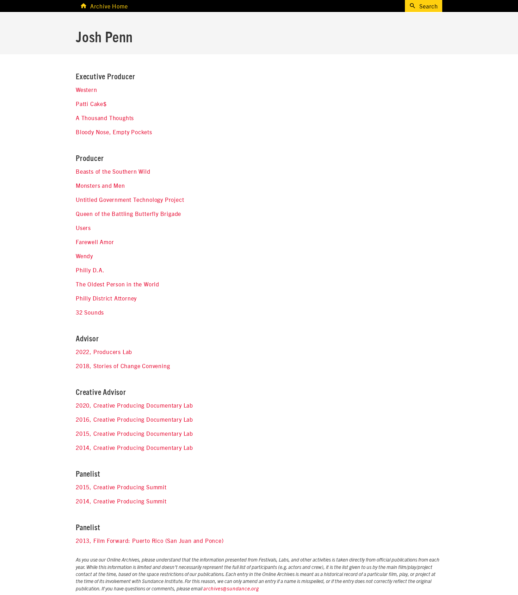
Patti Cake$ (91, 103)
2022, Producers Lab (104, 351)
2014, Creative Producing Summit (121, 500)
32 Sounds (90, 312)
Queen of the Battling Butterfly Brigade (128, 213)
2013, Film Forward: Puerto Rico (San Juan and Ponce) (150, 540)
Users (83, 227)
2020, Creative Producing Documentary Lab (134, 405)
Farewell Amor (95, 241)
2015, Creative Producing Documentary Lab (134, 433)
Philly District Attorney (106, 298)
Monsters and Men (100, 185)
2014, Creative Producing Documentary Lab (134, 447)
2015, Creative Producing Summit (121, 486)
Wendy (84, 255)
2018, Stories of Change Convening (123, 365)
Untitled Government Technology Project (130, 199)
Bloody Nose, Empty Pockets (114, 131)
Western (86, 89)
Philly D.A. (90, 269)
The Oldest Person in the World (117, 283)
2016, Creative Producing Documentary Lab (134, 419)
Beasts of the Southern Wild (113, 171)
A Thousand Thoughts (105, 117)
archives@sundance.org (231, 589)
